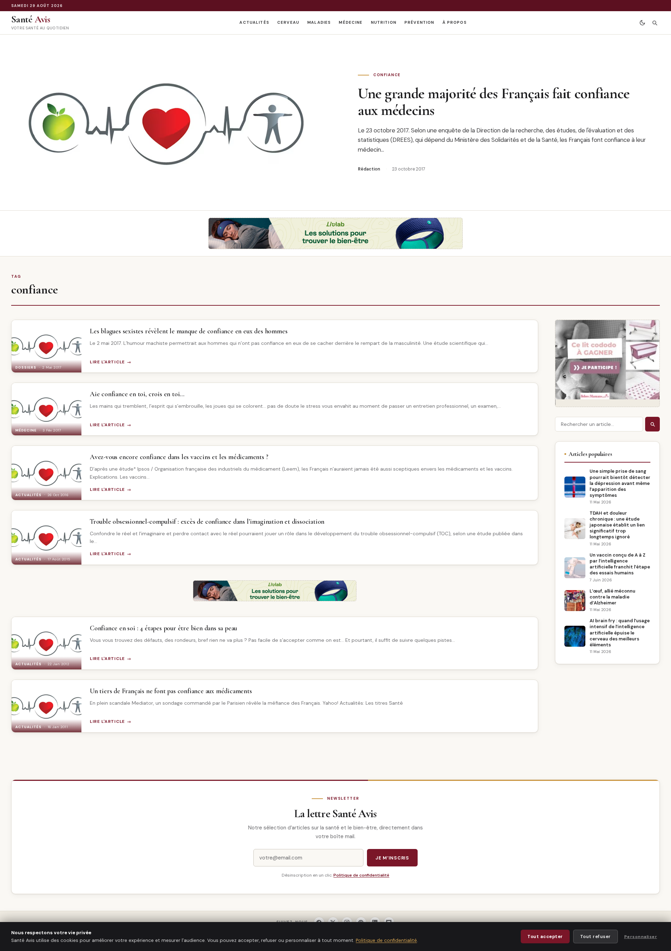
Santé (30, 19)
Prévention (419, 22)
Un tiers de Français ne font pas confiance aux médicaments (171, 691)
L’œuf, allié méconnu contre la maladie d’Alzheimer (612, 597)
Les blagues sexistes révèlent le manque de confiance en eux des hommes (188, 331)
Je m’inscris (392, 858)
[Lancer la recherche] (652, 424)
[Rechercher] (654, 22)
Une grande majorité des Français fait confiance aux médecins (494, 101)
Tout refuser (595, 936)
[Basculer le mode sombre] (642, 22)
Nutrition (383, 22)
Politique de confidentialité (361, 875)
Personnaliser (640, 936)
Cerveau (288, 22)
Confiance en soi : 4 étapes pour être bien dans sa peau (163, 628)
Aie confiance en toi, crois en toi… (137, 394)
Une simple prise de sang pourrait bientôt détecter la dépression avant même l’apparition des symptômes (620, 483)
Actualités (254, 22)
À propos (454, 22)
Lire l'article (107, 362)
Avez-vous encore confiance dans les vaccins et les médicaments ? (179, 457)
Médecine (350, 22)
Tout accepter (545, 936)
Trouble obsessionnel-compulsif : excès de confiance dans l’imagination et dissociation (207, 521)
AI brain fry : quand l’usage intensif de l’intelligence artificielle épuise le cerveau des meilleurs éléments (620, 632)
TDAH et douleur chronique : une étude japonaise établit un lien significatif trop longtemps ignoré (617, 525)
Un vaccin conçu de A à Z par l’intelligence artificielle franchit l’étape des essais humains (620, 564)
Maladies (319, 22)
